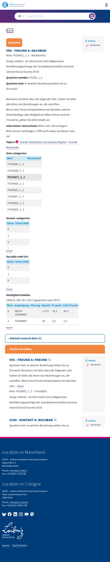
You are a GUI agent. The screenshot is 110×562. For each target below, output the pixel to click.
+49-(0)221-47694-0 (18, 502)
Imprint (6, 545)
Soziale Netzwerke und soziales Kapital (43, 142)
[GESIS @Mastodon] (32, 514)
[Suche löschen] (86, 16)
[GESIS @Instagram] (21, 514)
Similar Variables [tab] (21, 349)
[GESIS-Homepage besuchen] (13, 5)
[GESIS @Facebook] (10, 514)
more (9, 251)
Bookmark (95, 45)
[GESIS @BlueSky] (4, 514)
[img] (17, 141)
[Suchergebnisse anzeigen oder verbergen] (92, 16)
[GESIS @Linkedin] (15, 514)
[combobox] (55, 16)
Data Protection (19, 545)
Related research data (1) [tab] (26, 338)
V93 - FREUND (28, 359)
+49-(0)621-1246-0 (18, 470)
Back (10, 31)
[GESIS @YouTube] (27, 514)
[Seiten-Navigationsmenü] (106, 5)
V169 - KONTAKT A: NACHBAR (31, 420)
